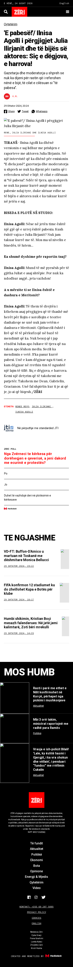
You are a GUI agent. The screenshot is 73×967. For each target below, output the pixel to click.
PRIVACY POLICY (36, 912)
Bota (36, 866)
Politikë (36, 854)
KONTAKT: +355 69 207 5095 (36, 906)
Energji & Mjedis (36, 877)
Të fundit (36, 843)
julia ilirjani (42, 406)
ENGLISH (36, 923)
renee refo (22, 406)
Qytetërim (10, 24)
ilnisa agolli (24, 411)
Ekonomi (36, 860)
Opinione (36, 871)
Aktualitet (36, 849)
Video (37, 888)
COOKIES (36, 918)
